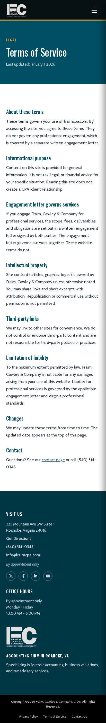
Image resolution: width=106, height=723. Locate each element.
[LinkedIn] (35, 576)
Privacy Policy (28, 716)
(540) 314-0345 (19, 547)
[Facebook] (23, 576)
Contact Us (79, 716)
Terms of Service (54, 716)
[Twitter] (10, 576)
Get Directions (18, 538)
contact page (53, 459)
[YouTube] (47, 576)
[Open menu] (94, 10)
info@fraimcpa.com (23, 555)
